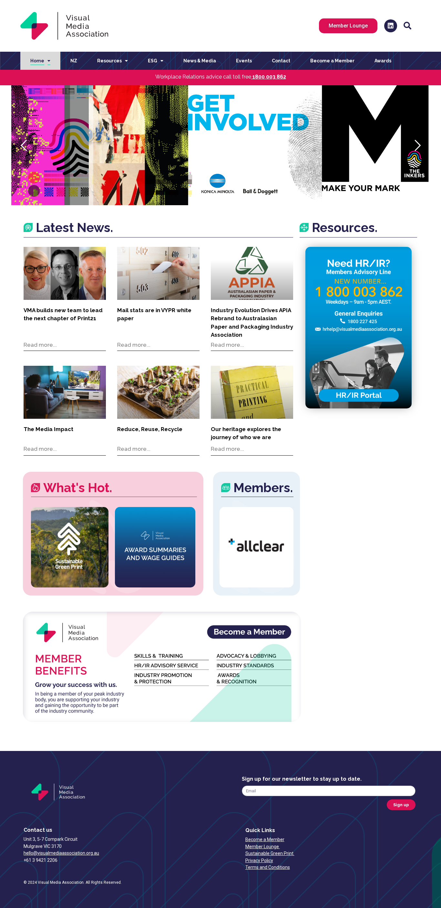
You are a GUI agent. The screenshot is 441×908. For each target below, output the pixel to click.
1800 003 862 (269, 77)
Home (37, 60)
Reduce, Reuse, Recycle (149, 429)
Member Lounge (262, 846)
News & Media (199, 60)
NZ (73, 60)
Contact (281, 60)
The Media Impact (48, 429)
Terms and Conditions (267, 867)
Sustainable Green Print (269, 853)
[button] (407, 25)
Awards (382, 60)
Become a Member (332, 60)
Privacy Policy (259, 860)
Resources (109, 60)
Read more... (40, 345)
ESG (152, 60)
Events (244, 60)
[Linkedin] (390, 25)
